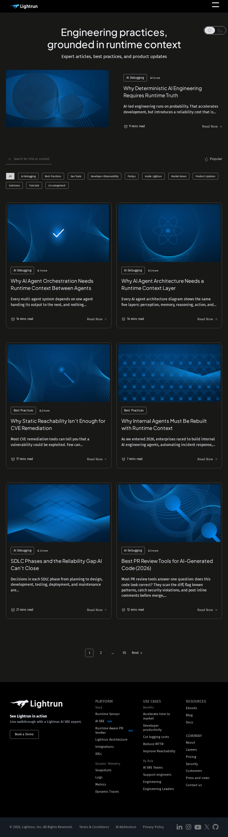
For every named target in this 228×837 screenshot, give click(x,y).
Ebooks (191, 708)
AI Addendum (126, 827)
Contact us (194, 785)
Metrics (100, 784)
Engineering (152, 782)
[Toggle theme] (215, 30)
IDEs (98, 754)
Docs (189, 722)
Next (135, 653)
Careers (191, 750)
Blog (189, 715)
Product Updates (205, 176)
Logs (98, 777)
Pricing (191, 757)
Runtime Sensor (107, 714)
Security (192, 764)
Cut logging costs (156, 737)
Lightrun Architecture (111, 740)
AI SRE (99, 721)
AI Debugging (28, 176)
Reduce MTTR (153, 744)
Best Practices (53, 176)
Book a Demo (24, 734)
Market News (178, 176)
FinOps (132, 176)
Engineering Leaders (158, 789)
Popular (216, 159)
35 (124, 653)
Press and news (197, 778)
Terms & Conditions (94, 827)
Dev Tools (76, 176)
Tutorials (34, 185)
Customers (194, 771)
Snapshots (103, 770)
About (190, 743)
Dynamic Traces (107, 792)
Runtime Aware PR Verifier (109, 730)
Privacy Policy (153, 827)
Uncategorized (56, 185)
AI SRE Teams (153, 768)
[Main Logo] (23, 6)
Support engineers (157, 775)
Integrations (104, 747)
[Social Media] (180, 827)
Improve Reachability (159, 751)
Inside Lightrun (153, 176)
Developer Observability (104, 176)
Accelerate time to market (156, 716)
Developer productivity (152, 728)
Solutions (14, 185)
